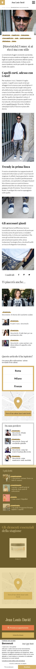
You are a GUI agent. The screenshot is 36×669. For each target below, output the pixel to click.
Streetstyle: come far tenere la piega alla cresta (21, 451)
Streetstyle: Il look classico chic (19, 434)
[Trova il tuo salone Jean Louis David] (2, 2)
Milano (18, 378)
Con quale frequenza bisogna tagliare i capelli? (22, 508)
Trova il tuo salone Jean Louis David (18, 413)
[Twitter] (29, 274)
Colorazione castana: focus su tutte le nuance (22, 479)
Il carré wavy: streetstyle (19, 324)
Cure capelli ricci (8, 38)
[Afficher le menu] (33, 2)
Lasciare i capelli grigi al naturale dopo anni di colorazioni (20, 489)
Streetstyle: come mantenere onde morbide (21, 459)
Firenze (18, 386)
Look (16, 38)
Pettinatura (6, 41)
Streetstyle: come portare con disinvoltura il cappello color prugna (21, 345)
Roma (18, 370)
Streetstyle (6, 35)
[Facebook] (18, 274)
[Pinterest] (24, 274)
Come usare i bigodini (19, 499)
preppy (4, 188)
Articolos (8, 7)
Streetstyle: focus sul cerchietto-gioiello (20, 442)
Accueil (3, 7)
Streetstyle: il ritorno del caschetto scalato (17, 315)
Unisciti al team (18, 635)
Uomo (14, 41)
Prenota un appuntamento (19, 628)
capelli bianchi (11, 104)
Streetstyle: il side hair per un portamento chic (21, 334)
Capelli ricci (15, 35)
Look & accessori (25, 38)
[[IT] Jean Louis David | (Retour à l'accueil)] (18, 2)
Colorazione (25, 35)
